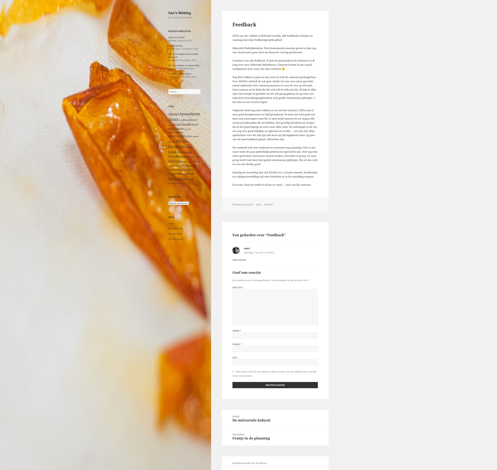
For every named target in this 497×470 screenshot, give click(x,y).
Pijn (197, 156)
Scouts (182, 161)
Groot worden (177, 136)
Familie (186, 124)
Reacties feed (175, 233)
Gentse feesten (176, 132)
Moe (181, 152)
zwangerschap (175, 183)
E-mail (237, 344)
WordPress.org (175, 239)
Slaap (196, 161)
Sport (170, 166)
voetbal (190, 169)
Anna (173, 119)
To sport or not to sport (179, 73)
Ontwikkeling (177, 156)
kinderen (176, 146)
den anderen (189, 120)
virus (184, 170)
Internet (172, 141)
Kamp (185, 141)
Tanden (177, 166)
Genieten (178, 128)
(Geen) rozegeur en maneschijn (183, 65)
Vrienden (175, 174)
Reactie (237, 287)
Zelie (172, 178)
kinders (189, 147)
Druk (176, 124)
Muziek (187, 152)
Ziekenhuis (188, 179)
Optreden (191, 157)
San (260, 204)
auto (180, 120)
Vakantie (191, 165)
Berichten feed (175, 228)
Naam (236, 330)
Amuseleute (189, 113)
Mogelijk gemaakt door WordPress (249, 463)
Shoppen (189, 162)
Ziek (180, 179)
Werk (191, 173)
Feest (195, 124)
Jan (179, 140)
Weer (185, 174)
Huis (189, 136)
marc (247, 248)
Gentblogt (187, 129)
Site (234, 357)
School (173, 161)
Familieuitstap (175, 45)
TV (182, 165)
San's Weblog (179, 12)
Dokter (170, 125)
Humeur (195, 136)
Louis (173, 152)
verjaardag (174, 169)
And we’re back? (176, 37)
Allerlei (173, 114)
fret (170, 128)
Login (171, 223)
